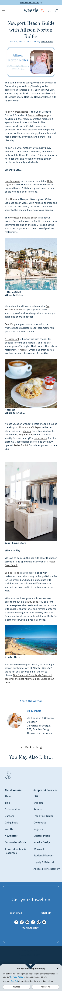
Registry (38, 829)
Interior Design (42, 842)
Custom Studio (42, 835)
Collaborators (12, 809)
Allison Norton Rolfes (16, 111)
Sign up (46, 912)
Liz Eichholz (47, 41)
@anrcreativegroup (38, 115)
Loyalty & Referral (44, 862)
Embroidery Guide (15, 842)
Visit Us (9, 829)
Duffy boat (32, 601)
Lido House (11, 199)
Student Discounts (44, 855)
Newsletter (11, 835)
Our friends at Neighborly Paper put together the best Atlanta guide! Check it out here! (29, 679)
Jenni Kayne (40, 438)
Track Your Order (43, 815)
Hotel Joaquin (12, 181)
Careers (9, 815)
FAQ (36, 796)
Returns (38, 809)
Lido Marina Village (29, 427)
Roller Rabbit (21, 445)
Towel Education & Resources (15, 851)
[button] (3, 10)
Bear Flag (10, 324)
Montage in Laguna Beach (23, 217)
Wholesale (39, 849)
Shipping (38, 802)
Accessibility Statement (47, 868)
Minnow (27, 431)
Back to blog (33, 747)
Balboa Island (12, 572)
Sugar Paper (25, 434)
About (8, 796)
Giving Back (11, 822)
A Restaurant (12, 339)
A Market (23, 349)
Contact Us (40, 822)
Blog (7, 802)
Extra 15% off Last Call (29, 3)
